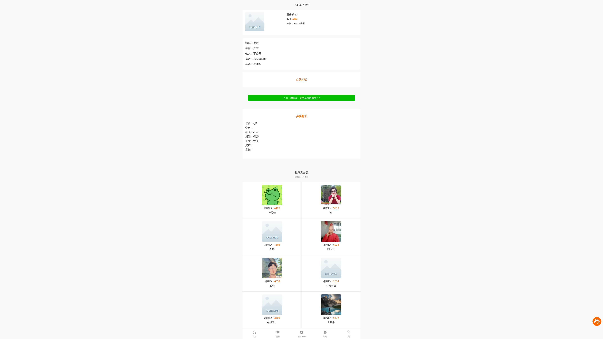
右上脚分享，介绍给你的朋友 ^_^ (302, 98)
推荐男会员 (301, 172)
